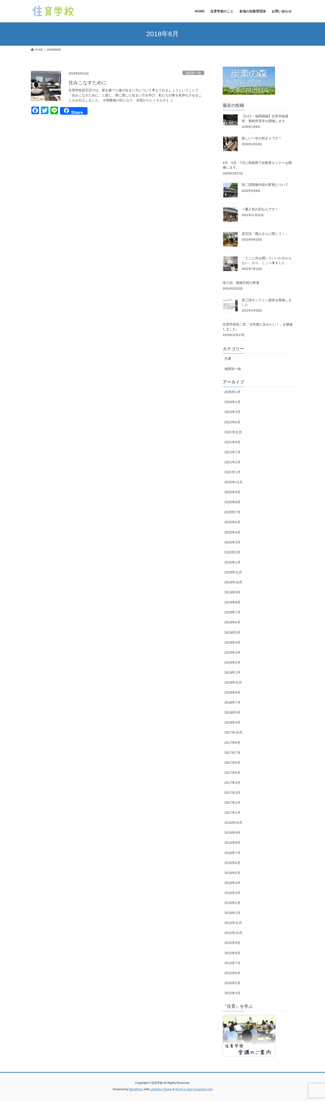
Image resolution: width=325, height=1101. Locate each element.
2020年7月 (232, 512)
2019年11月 (233, 572)
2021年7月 (232, 452)
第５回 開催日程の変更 (241, 283)
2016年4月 (232, 883)
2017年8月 (232, 743)
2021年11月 (233, 432)
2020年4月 (232, 532)
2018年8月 (232, 692)
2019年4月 (232, 642)
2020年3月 (232, 542)
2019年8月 (232, 602)
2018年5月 (232, 712)
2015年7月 (232, 963)
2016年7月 (232, 853)
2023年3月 (232, 412)
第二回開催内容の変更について (265, 185)
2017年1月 (232, 813)
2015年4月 (232, 993)
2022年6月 (232, 422)
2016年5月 (232, 873)
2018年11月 (233, 682)
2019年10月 (233, 582)
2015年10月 (233, 933)
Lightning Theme (161, 1089)
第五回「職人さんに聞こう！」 (265, 234)
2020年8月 (232, 502)
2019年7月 (232, 612)
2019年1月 (232, 672)
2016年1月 (232, 913)
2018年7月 (232, 702)
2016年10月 (233, 823)
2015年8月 (232, 953)
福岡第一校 (193, 73)
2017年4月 (232, 783)
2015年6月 (232, 973)
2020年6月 (232, 522)
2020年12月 (233, 482)
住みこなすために (88, 82)
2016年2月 (232, 903)
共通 (227, 358)
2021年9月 (232, 442)
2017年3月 (232, 793)
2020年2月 (232, 552)
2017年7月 (232, 753)
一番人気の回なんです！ (260, 209)
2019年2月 (232, 662)
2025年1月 (232, 392)
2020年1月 (232, 562)
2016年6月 (232, 863)
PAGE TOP (313, 1064)
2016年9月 (232, 832)
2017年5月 (232, 773)
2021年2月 (232, 462)
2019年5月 (232, 632)
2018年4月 (232, 722)
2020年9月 (232, 492)
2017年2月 (232, 803)
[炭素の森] (249, 81)
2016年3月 (232, 893)
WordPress (136, 1089)
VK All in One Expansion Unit (193, 1089)
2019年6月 (232, 622)
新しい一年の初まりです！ (262, 138)
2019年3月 (232, 652)
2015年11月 (233, 923)
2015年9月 (232, 943)
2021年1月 (232, 472)
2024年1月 (232, 402)
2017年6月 (232, 763)
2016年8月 (232, 842)
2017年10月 (233, 732)
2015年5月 (232, 983)
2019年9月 (232, 592)
